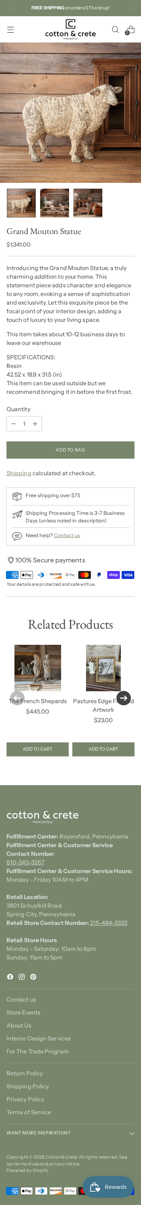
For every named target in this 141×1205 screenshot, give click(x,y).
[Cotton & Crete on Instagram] (22, 978)
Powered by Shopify (27, 1170)
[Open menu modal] (10, 29)
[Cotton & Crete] (70, 29)
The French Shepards (38, 701)
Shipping (19, 473)
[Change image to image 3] (87, 203)
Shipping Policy (28, 1086)
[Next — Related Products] (123, 698)
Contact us (67, 535)
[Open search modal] (115, 29)
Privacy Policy (25, 1099)
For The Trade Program (38, 1051)
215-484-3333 (108, 922)
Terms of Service (29, 1112)
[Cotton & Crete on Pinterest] (34, 978)
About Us (19, 1025)
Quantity (18, 409)
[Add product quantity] (35, 424)
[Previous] (11, 8)
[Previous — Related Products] (17, 698)
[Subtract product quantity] (13, 424)
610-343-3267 (25, 862)
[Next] (130, 8)
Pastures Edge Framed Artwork (103, 705)
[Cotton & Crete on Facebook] (11, 978)
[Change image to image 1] (21, 203)
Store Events (23, 1012)
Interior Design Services (39, 1038)
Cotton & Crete (61, 1157)
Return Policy (25, 1073)
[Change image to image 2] (54, 203)
